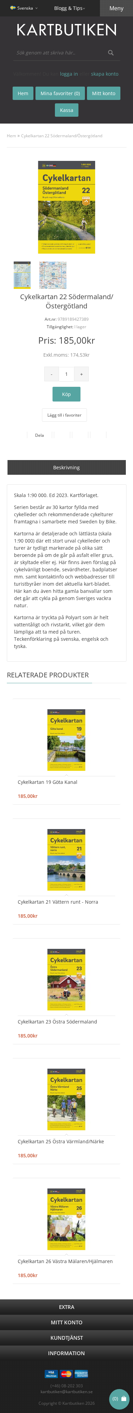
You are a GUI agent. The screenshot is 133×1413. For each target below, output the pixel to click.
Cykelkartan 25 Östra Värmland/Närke (61, 1141)
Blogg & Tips (68, 8)
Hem (11, 136)
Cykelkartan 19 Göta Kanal (47, 782)
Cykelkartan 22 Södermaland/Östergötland (61, 136)
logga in (69, 74)
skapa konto (104, 74)
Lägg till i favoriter (64, 415)
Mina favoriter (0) (60, 93)
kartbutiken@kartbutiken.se (67, 1392)
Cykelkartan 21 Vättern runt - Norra (58, 902)
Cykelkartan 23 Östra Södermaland (57, 1021)
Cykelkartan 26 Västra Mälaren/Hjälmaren (65, 1261)
